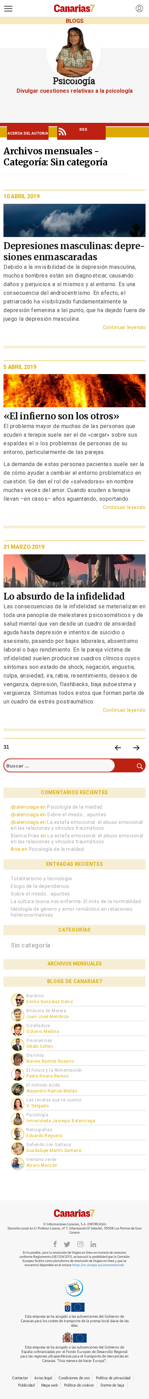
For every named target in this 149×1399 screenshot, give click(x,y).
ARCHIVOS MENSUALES (74, 963)
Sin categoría (31, 945)
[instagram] (80, 1244)
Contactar (20, 1378)
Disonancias (39, 1040)
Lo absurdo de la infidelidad (64, 596)
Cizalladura (38, 1025)
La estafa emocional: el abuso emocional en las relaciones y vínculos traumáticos (77, 825)
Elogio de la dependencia (40, 886)
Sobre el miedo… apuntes (76, 814)
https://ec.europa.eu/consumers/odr (97, 1265)
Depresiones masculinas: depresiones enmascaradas (74, 251)
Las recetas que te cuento (53, 1100)
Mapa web (49, 1385)
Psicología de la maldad (75, 807)
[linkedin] (93, 1244)
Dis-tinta (35, 1055)
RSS (83, 129)
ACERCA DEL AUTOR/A (28, 133)
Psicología (37, 1114)
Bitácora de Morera (46, 1010)
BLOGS (75, 21)
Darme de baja (112, 1385)
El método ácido (43, 1085)
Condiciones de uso (74, 1378)
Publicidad (26, 1385)
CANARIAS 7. (74, 1213)
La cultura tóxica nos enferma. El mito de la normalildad (76, 901)
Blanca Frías (25, 835)
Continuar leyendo (124, 327)
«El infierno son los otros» (61, 416)
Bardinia (35, 995)
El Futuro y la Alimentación (54, 1070)
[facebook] (55, 1244)
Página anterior (118, 747)
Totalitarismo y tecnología (41, 878)
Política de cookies (79, 1385)
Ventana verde (41, 1159)
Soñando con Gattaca (48, 1144)
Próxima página (137, 747)
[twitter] (67, 1244)
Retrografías (39, 1129)
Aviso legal (43, 1378)
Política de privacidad (113, 1378)
